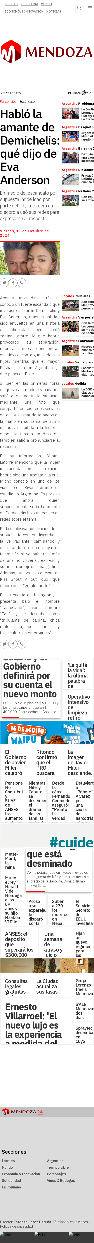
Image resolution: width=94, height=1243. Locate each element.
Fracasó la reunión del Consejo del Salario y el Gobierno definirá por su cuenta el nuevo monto (29, 661)
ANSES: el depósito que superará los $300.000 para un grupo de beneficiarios (20, 952)
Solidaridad (11, 1180)
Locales (8, 1161)
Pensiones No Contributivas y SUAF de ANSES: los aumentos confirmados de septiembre (17, 807)
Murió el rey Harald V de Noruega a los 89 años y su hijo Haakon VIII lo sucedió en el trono (13, 906)
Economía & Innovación (24, 11)
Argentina (29, 4)
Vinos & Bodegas (61, 1180)
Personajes (8, 101)
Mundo (46, 4)
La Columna (11, 1187)
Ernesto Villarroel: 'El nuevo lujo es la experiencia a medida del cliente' (33, 1030)
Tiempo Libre (58, 1167)
